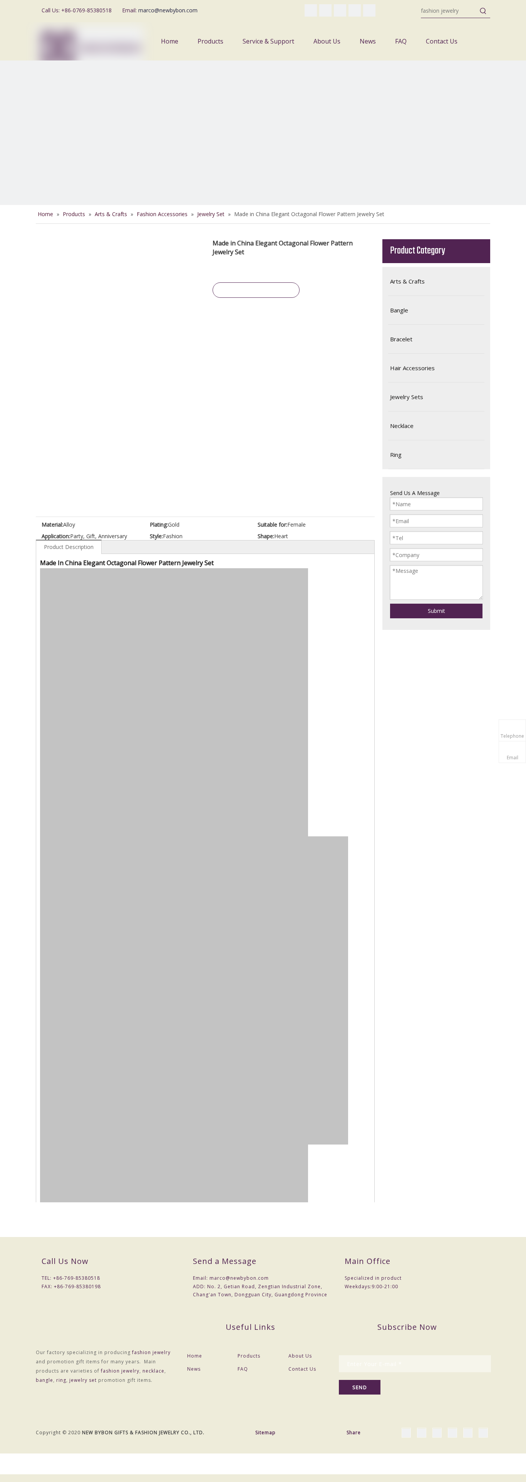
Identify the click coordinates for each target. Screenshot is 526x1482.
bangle (44, 1380)
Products (249, 1356)
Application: (56, 536)
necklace (153, 1371)
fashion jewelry (151, 1352)
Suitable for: (272, 524)
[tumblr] (354, 10)
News (194, 1369)
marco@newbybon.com (168, 10)
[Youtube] (452, 1432)
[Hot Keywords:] (483, 11)
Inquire (256, 290)
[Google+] (421, 1432)
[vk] (340, 10)
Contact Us (302, 1369)
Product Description (69, 547)
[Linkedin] (311, 10)
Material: (52, 524)
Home (194, 1356)
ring (61, 1380)
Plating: (159, 524)
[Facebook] (369, 10)
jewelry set (83, 1380)
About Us (300, 1356)
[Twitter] (325, 10)
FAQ (243, 1369)
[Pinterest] (483, 1432)
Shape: (266, 536)
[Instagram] (467, 1432)
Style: (156, 536)
